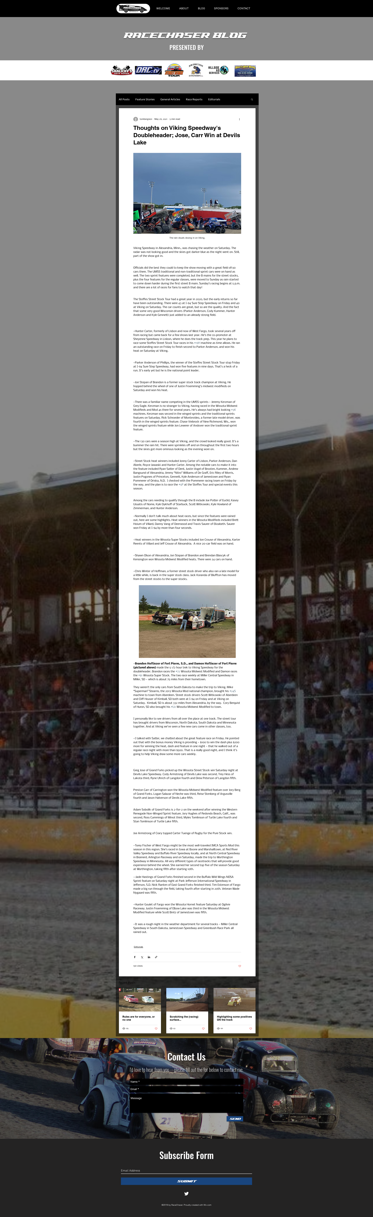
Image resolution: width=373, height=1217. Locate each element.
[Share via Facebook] (134, 957)
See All (252, 982)
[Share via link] (156, 957)
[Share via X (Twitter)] (141, 957)
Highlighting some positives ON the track (234, 1018)
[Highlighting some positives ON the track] (234, 999)
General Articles (170, 99)
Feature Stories (145, 99)
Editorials (214, 99)
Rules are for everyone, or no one (138, 1018)
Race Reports (194, 99)
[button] (252, 99)
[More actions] (239, 119)
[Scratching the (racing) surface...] (187, 999)
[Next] (357, 70)
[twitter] (186, 1194)
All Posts (124, 99)
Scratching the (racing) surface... (184, 1018)
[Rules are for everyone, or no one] (140, 999)
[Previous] (16, 70)
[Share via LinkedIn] (149, 957)
